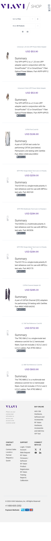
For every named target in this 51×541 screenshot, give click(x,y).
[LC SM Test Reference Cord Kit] (7, 333)
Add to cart (22, 74)
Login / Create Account (25, 448)
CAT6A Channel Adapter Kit (32, 285)
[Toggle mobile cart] (49, 10)
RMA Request (25, 452)
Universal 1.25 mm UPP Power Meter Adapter (31, 47)
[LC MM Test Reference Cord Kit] (7, 374)
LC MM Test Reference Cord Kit (32, 365)
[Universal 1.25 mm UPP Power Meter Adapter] (7, 56)
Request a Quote (9, 459)
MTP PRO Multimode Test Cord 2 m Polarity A (31, 209)
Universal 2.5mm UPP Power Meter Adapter (32, 88)
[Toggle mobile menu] (49, 5)
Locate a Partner (9, 453)
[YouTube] (35, 453)
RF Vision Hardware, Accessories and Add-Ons (39, 427)
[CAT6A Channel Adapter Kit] (7, 295)
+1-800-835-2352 (13, 505)
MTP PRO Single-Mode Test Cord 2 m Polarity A (31, 171)
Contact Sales (11, 449)
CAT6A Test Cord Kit (31, 129)
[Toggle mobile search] (49, 8)
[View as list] (27, 31)
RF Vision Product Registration (24, 466)
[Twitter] (35, 450)
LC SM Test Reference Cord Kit (32, 323)
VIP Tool (37, 434)
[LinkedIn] (40, 453)
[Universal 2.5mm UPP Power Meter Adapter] (7, 97)
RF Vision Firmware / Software (24, 458)
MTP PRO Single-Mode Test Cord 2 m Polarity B (31, 248)
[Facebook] (40, 450)
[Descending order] (37, 19)
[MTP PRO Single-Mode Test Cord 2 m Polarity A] (7, 180)
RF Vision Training (23, 473)
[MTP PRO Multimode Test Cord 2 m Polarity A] (7, 218)
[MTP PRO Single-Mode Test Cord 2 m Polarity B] (7, 256)
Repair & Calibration (24, 479)
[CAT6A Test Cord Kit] (7, 139)
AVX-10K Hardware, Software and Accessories (39, 415)
